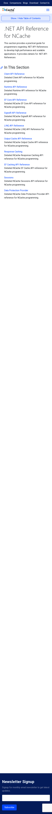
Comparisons (15, 3)
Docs (6, 3)
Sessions (8, 177)
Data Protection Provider (16, 190)
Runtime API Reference (15, 87)
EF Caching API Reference (17, 164)
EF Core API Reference (15, 100)
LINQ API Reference (14, 125)
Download (34, 3)
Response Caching (13, 151)
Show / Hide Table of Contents (26, 18)
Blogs (25, 3)
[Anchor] (2, 67)
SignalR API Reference (15, 113)
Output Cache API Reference (18, 138)
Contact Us (45, 3)
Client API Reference (14, 74)
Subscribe (9, 807)
